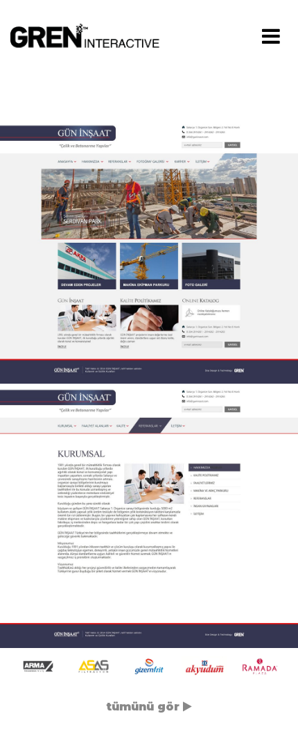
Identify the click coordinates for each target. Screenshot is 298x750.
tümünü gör (145, 706)
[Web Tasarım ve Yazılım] (89, 34)
